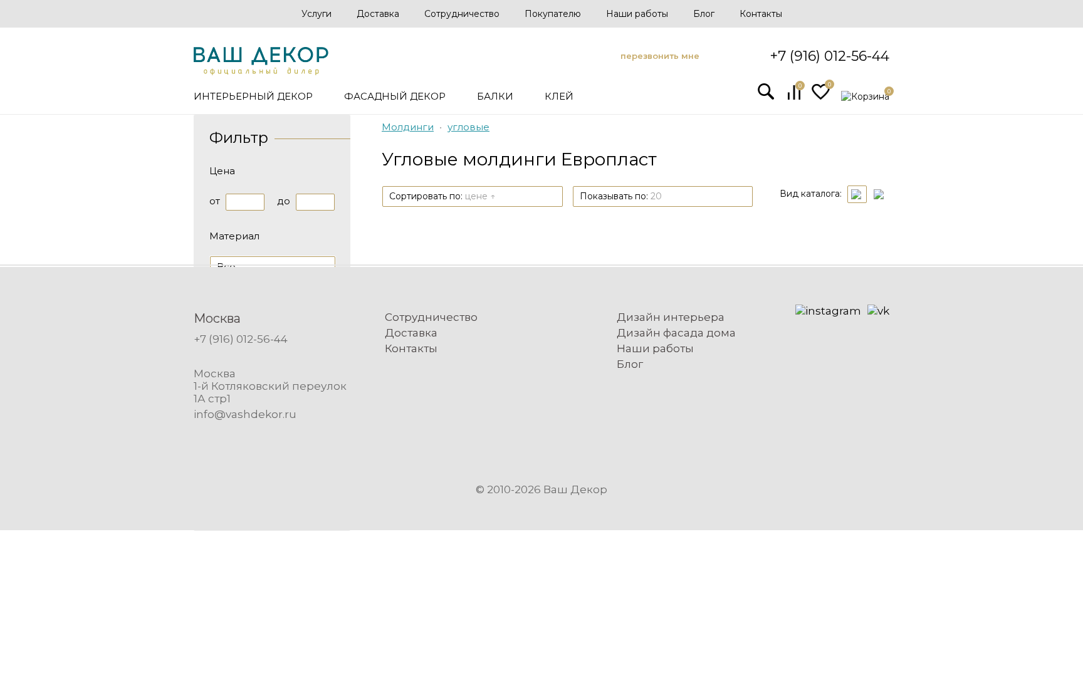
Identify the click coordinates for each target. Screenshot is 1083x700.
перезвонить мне (659, 56)
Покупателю (553, 13)
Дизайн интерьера (671, 317)
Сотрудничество (462, 13)
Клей (559, 96)
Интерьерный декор (253, 96)
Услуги (316, 13)
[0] (794, 96)
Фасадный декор (395, 96)
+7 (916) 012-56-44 (829, 56)
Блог (703, 13)
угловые (468, 127)
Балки (495, 96)
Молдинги (408, 127)
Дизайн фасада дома (676, 332)
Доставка (378, 13)
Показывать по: (621, 196)
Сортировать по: (442, 196)
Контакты (761, 13)
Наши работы (637, 13)
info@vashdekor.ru (245, 414)
